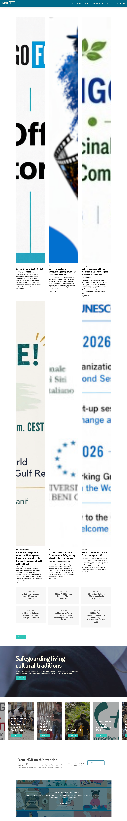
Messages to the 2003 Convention (63, 792)
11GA (83, 549)
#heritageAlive (52, 266)
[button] (21, 637)
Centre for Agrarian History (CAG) (103, 727)
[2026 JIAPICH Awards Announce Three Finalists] (63, 595)
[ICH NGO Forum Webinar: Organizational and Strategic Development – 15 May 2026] (96, 617)
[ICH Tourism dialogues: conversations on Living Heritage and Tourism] (31, 614)
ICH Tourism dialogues (21, 549)
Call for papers (85, 266)
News (24, 266)
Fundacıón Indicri (75, 730)
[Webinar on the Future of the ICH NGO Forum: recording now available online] (63, 615)
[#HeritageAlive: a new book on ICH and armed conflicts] (31, 595)
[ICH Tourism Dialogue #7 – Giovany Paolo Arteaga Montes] (96, 595)
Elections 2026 (19, 266)
